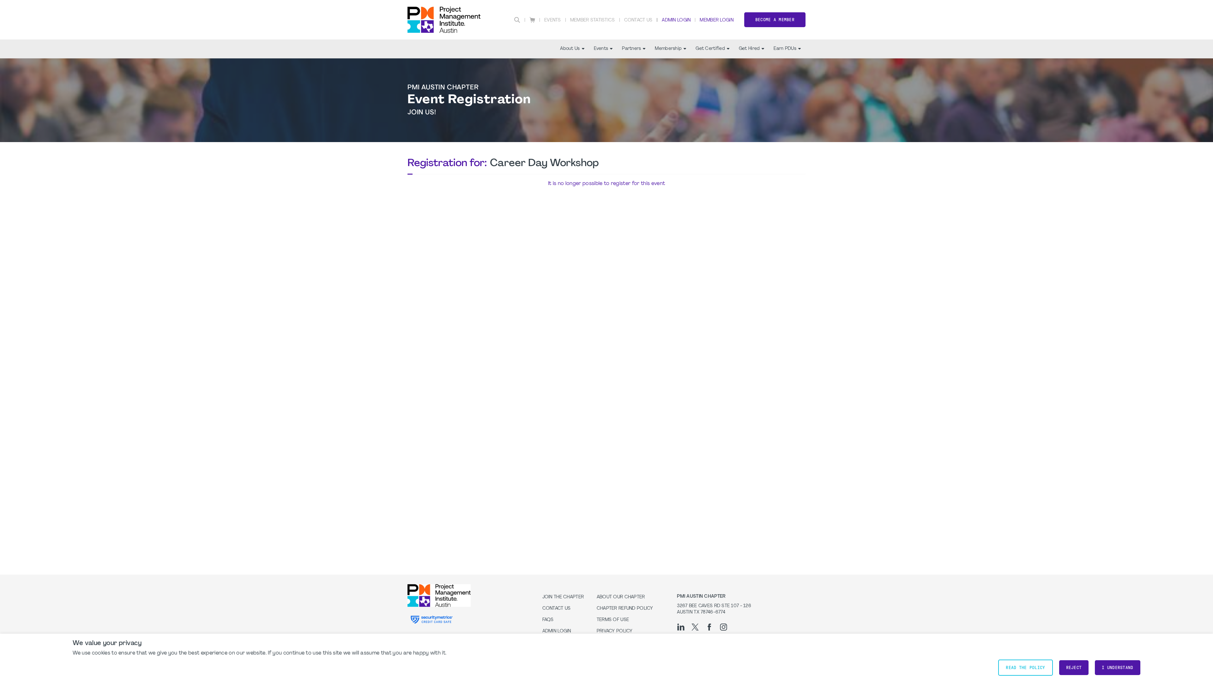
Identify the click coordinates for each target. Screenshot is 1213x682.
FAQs (548, 620)
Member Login (716, 20)
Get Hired (749, 48)
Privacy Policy (615, 631)
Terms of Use (613, 620)
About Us (570, 48)
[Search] (517, 20)
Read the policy (1025, 667)
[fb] (709, 627)
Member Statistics (592, 20)
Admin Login (676, 20)
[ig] (723, 627)
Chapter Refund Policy (625, 608)
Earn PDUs (785, 48)
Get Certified (710, 48)
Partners (631, 48)
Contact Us (638, 20)
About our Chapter (621, 597)
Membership (668, 48)
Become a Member (774, 19)
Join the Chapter (563, 597)
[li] (681, 627)
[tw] (695, 627)
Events (552, 20)
